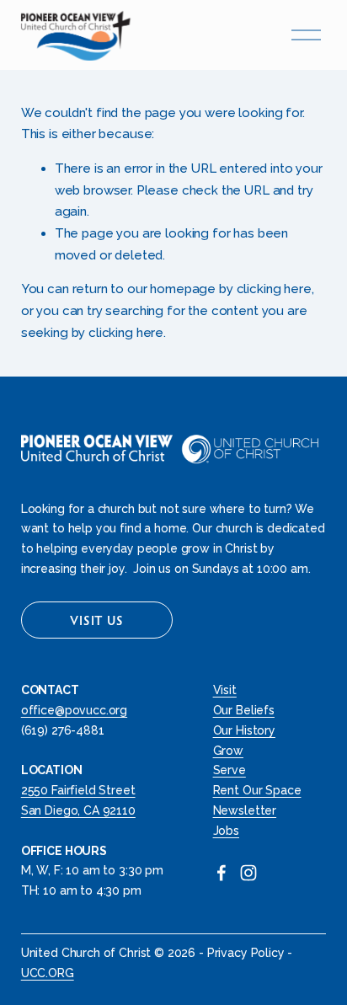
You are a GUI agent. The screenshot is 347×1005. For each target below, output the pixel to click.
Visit (225, 690)
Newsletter (245, 810)
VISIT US (96, 620)
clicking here (274, 289)
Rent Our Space (257, 790)
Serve (229, 770)
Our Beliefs (244, 710)
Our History (244, 730)
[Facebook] (221, 872)
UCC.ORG (47, 973)
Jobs (226, 830)
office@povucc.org (74, 710)
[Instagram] (248, 872)
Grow (228, 750)
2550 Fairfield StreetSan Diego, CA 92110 (78, 800)
